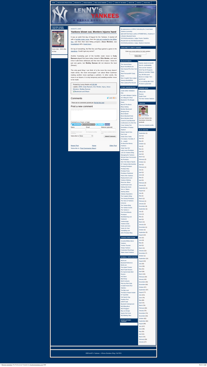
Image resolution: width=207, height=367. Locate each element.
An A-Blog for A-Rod (127, 97)
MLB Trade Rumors (126, 269)
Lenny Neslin (145, 115)
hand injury (87, 44)
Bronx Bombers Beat (127, 118)
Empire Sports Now (126, 132)
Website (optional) (106, 127)
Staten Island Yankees (127, 252)
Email (88, 127)
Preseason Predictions (64, 2)
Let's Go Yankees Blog (127, 152)
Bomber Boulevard (126, 109)
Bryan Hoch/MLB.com (127, 66)
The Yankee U (125, 210)
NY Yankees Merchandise (128, 164)
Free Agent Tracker (126, 267)
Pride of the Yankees (127, 175)
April (140, 136)
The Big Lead (125, 290)
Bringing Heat (125, 111)
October (141, 143)
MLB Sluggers (125, 308)
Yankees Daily (125, 223)
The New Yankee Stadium (146, 98)
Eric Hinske (97, 87)
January (141, 185)
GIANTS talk (124, 302)
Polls (110, 2)
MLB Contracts (125, 281)
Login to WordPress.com (88, 124)
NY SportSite (124, 295)
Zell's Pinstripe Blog (126, 233)
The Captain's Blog (126, 196)
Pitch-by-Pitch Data (126, 283)
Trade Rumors (87, 2)
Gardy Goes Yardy (126, 136)
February (141, 159)
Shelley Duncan (85, 89)
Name (72, 127)
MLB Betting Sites (126, 315)
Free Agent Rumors (100, 2)
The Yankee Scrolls (126, 207)
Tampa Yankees (125, 248)
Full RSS (119, 353)
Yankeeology (125, 221)
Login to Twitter (100, 124)
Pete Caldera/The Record (128, 83)
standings (74, 51)
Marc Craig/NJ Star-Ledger (129, 78)
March (141, 156)
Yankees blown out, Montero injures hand (93, 32)
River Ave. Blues (125, 182)
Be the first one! (99, 103)
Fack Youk (124, 134)
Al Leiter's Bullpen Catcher (128, 95)
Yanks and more (125, 226)
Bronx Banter (125, 113)
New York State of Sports (128, 162)
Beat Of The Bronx (126, 104)
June (140, 175)
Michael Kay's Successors (128, 157)
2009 (80, 87)
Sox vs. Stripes (125, 189)
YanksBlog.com (125, 230)
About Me (131, 2)
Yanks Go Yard (125, 228)
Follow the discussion (115, 98)
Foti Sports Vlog (125, 297)
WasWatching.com (126, 217)
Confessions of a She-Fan (128, 123)
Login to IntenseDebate (76, 124)
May (140, 141)
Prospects (77, 2)
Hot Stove (124, 276)
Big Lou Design (125, 311)
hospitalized (75, 44)
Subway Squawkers (127, 194)
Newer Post (75, 145)
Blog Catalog (125, 107)
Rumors (141, 94)
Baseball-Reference (127, 263)
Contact (139, 2)
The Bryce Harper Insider (128, 292)
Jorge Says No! (125, 148)
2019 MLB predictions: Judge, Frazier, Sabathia (135, 38)
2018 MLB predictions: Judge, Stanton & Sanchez (135, 43)
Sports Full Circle (126, 313)
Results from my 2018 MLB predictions (132, 40)
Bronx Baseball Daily (127, 116)
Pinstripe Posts (125, 171)
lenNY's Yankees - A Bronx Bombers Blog (102, 353)
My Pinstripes (125, 159)
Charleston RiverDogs (127, 250)
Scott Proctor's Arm (126, 185)
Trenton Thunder (126, 245)
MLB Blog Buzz (125, 306)
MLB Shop (124, 279)
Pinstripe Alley (125, 169)
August (141, 190)
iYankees (123, 146)
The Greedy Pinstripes (127, 198)
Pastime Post (125, 299)
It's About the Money (127, 143)
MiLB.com (124, 265)
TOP (205, 364)
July (140, 146)
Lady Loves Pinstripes (127, 150)
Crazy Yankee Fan (126, 125)
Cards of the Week (120, 2)
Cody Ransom (88, 87)
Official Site (142, 92)
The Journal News (126, 64)
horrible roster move (82, 39)
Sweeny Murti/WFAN (127, 80)
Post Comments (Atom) (88, 148)
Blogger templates (7, 364)
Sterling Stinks (125, 191)
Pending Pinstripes (126, 166)
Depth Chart (142, 96)
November (142, 284)
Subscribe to (75, 136)
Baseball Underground (127, 304)
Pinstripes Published (127, 173)
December (142, 206)
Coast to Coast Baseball (128, 120)
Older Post (113, 145)
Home (53, 2)
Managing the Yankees (127, 155)
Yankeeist (124, 219)
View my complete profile (146, 125)
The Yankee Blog (126, 205)
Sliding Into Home (126, 187)
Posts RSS (147, 2)
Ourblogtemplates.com (36, 364)
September (142, 133)
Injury (104, 87)
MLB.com (123, 260)
